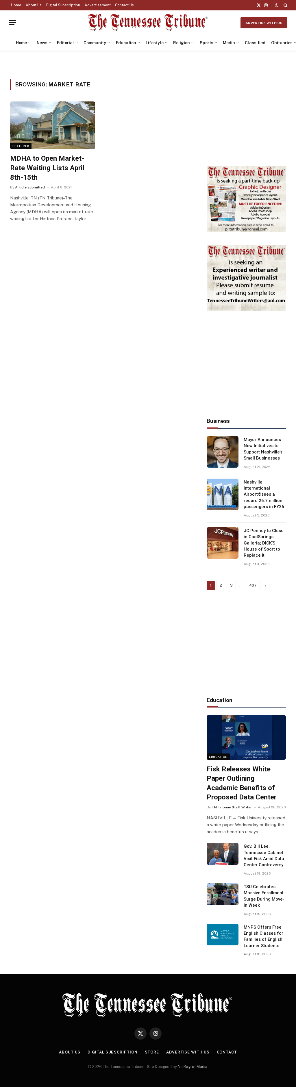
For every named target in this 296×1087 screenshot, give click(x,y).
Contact (227, 1052)
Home (16, 5)
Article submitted (30, 187)
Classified (255, 42)
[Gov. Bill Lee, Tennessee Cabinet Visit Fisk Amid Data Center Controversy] (222, 854)
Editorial (65, 42)
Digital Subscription (63, 5)
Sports (206, 42)
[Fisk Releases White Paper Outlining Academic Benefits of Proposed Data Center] (246, 737)
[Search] (284, 5)
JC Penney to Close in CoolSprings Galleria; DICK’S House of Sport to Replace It (264, 543)
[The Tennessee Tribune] (147, 22)
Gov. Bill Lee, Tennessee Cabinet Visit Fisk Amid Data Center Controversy (264, 855)
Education (126, 42)
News (42, 42)
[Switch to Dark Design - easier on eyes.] (276, 5)
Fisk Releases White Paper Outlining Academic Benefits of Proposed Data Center (242, 783)
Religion (181, 42)
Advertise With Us (263, 23)
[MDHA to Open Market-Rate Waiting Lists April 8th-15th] (52, 125)
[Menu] (12, 22)
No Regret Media (192, 1066)
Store (152, 1052)
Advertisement (98, 5)
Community (95, 42)
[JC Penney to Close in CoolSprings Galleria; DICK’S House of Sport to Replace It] (222, 543)
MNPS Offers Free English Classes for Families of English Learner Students (263, 936)
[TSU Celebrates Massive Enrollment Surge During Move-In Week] (222, 894)
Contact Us (124, 5)
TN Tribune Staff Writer (232, 807)
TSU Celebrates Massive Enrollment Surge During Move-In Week (264, 896)
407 (253, 585)
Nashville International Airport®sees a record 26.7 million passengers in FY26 (264, 494)
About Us (34, 5)
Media (229, 42)
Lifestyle (155, 42)
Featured (20, 146)
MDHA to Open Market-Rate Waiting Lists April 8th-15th (47, 167)
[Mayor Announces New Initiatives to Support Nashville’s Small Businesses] (222, 452)
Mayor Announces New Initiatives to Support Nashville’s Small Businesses (263, 449)
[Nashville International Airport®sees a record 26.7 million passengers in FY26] (222, 494)
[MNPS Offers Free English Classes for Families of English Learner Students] (222, 935)
